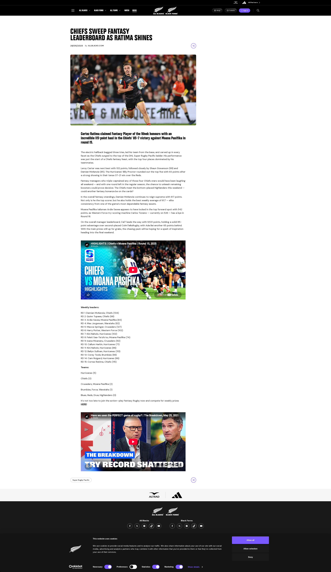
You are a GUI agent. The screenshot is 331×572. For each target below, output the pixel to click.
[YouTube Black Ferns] (201, 526)
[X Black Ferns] (179, 526)
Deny (250, 557)
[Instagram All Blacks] (144, 526)
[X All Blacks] (137, 526)
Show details (194, 567)
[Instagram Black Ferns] (186, 526)
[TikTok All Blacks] (151, 526)
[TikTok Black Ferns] (194, 526)
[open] (73, 10)
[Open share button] (193, 45)
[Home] (165, 10)
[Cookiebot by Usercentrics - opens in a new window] (75, 567)
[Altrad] (236, 3)
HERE (83, 404)
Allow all (250, 540)
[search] (258, 10)
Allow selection (250, 549)
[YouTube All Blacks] (158, 526)
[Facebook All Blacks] (129, 526)
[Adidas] (244, 3)
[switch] (133, 567)
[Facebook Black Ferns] (172, 526)
